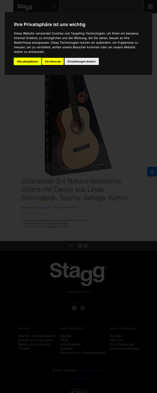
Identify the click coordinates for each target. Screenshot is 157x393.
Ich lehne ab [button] (53, 61)
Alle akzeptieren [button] (27, 61)
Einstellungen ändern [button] (82, 61)
